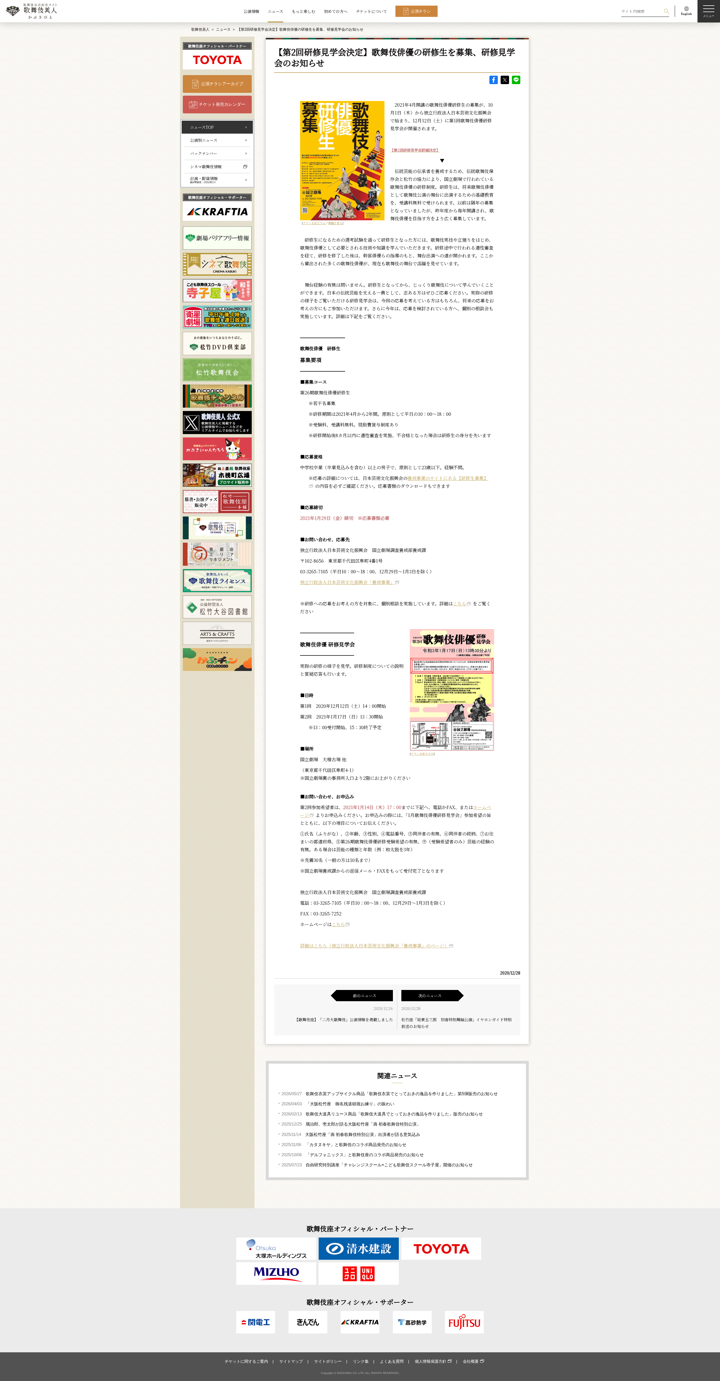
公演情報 (251, 11)
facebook (493, 80)
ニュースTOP (202, 127)
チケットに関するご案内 (246, 1361)
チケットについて (371, 11)
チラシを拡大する (314, 223)
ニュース (275, 11)
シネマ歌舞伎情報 (206, 166)
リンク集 (361, 1361)
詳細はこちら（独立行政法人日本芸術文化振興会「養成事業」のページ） (374, 945)
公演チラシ (421, 11)
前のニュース (364, 995)
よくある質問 (392, 1361)
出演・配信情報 (204, 180)
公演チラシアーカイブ (222, 83)
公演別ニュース (203, 140)
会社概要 (471, 1361)
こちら (459, 603)
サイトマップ (291, 1361)
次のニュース (430, 995)
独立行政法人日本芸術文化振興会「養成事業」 (347, 582)
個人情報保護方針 (430, 1361)
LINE (516, 80)
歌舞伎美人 (200, 29)
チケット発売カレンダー (222, 104)
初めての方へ (336, 11)
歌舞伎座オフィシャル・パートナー (217, 46)
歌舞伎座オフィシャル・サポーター (217, 197)
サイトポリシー (328, 1361)
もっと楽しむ (303, 11)
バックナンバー (203, 153)
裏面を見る (335, 223)
